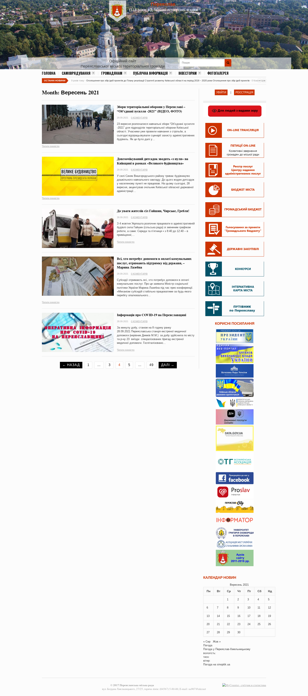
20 (208, 624)
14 (218, 616)
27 (208, 632)
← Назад (71, 365)
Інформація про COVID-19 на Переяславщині (151, 314)
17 (248, 616)
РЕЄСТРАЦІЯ (244, 92)
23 (238, 624)
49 (151, 365)
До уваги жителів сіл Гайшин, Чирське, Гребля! (153, 210)
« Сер (206, 641)
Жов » (217, 641)
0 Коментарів (139, 117)
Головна (49, 73)
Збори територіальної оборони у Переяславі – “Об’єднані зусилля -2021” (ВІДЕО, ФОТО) (151, 108)
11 (259, 607)
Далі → (167, 365)
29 (228, 632)
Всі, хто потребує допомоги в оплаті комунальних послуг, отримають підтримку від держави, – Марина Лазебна (154, 263)
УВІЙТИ (221, 92)
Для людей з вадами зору (237, 110)
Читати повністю (51, 146)
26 (269, 624)
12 (269, 607)
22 (228, 624)
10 (248, 607)
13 (208, 616)
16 (238, 616)
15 (228, 616)
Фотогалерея (218, 73)
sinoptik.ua (223, 664)
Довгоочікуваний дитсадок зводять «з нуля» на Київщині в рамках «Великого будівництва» (152, 161)
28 (218, 632)
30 (238, 632)
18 (259, 616)
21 (218, 624)
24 (248, 624)
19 (269, 616)
